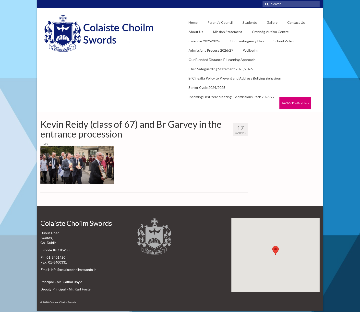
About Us (196, 32)
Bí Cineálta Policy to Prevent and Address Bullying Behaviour (235, 78)
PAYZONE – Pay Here (295, 103)
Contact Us (296, 22)
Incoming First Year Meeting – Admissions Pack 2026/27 (232, 97)
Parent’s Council (220, 22)
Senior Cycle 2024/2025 (207, 87)
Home (193, 22)
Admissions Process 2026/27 (211, 50)
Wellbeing (250, 50)
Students (249, 22)
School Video (284, 41)
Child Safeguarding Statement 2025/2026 (220, 69)
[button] (275, 250)
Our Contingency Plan (247, 41)
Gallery (272, 22)
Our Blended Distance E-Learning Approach (222, 60)
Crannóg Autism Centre (270, 32)
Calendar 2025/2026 (204, 41)
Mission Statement (227, 32)
